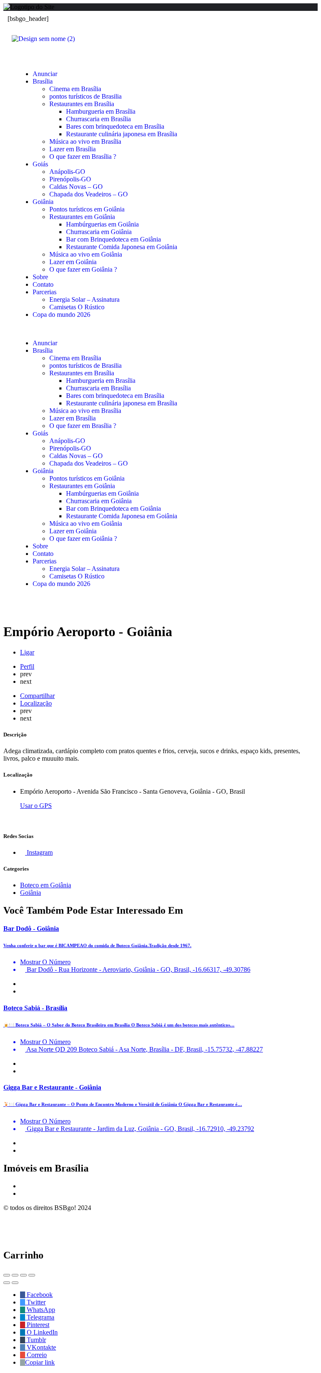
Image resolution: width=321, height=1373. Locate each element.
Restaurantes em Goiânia (82, 216)
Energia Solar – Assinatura (84, 299)
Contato (43, 284)
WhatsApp (40, 1309)
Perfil (27, 666)
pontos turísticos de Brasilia (85, 96)
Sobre (40, 276)
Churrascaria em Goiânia (99, 231)
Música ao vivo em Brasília (85, 141)
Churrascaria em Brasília (98, 118)
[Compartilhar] (15, 1275)
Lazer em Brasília (72, 149)
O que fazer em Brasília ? (82, 156)
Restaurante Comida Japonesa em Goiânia (121, 246)
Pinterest (37, 1324)
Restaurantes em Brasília (81, 103)
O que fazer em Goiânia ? (83, 269)
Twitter (35, 1302)
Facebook (39, 1294)
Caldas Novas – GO (76, 186)
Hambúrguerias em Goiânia (102, 224)
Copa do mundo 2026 (61, 314)
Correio (36, 1354)
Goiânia (43, 201)
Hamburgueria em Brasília (100, 111)
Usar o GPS (36, 805)
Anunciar (45, 73)
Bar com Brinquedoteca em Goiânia (113, 239)
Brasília (43, 81)
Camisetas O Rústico (76, 307)
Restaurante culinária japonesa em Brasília (121, 134)
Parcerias (44, 291)
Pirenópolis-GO (70, 179)
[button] (160, 329)
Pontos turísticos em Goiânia (87, 209)
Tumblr (35, 1339)
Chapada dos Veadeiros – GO (88, 194)
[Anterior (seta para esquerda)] (6, 1282)
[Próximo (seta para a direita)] (15, 1282)
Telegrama (39, 1317)
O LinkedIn (41, 1332)
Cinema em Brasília (75, 88)
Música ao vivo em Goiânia (85, 254)
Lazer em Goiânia (73, 261)
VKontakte (40, 1347)
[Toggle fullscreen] (23, 1275)
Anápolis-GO (67, 171)
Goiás (40, 164)
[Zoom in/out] (31, 1275)
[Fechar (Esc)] (6, 1275)
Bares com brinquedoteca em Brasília (115, 126)
